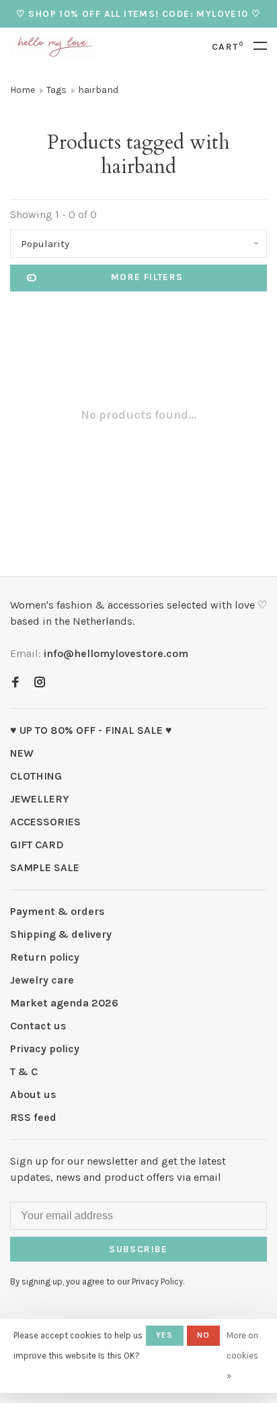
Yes (164, 1335)
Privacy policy (44, 1048)
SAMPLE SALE (44, 867)
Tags (56, 90)
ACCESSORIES (45, 821)
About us (33, 1094)
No (203, 1335)
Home (22, 90)
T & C (24, 1071)
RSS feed (33, 1117)
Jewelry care (42, 979)
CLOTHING (36, 775)
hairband (98, 90)
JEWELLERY (39, 798)
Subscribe (138, 1249)
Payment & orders (57, 911)
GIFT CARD (37, 844)
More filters (147, 277)
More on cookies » (242, 1355)
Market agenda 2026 (64, 1002)
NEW (22, 753)
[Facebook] (15, 683)
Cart (227, 47)
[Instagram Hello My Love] (39, 683)
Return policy (44, 957)
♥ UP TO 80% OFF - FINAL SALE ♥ (91, 730)
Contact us (38, 1025)
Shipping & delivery (61, 934)
